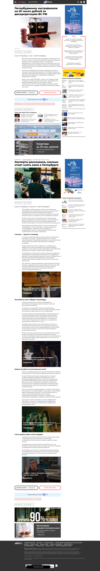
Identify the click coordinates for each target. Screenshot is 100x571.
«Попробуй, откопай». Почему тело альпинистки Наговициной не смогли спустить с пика (76, 96)
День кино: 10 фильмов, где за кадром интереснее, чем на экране (38, 358)
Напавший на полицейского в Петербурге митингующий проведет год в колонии (28, 115)
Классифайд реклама (29, 545)
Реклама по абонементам (56, 544)
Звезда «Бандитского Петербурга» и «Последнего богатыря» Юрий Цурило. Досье (74, 52)
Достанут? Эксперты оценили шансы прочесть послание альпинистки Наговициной (76, 206)
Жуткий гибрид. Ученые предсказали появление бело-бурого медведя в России (76, 101)
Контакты (26, 544)
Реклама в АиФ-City (68, 544)
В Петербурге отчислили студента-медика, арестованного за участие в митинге (51, 120)
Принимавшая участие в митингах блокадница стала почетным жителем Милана (28, 120)
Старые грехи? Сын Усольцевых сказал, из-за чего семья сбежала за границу (76, 81)
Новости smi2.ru (19, 155)
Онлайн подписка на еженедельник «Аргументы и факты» (68, 542)
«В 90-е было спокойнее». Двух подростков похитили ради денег (76, 200)
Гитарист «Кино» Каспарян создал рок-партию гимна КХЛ (38, 474)
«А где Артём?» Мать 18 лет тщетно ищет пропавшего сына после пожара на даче (76, 215)
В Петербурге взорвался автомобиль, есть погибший (73, 64)
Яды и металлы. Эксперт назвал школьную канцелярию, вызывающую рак (75, 220)
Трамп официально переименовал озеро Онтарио (76, 123)
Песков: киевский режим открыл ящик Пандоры (75, 113)
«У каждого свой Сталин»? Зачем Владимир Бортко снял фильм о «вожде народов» (74, 58)
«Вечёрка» (55, 215)
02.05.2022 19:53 (18, 6)
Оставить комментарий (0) (50, 92)
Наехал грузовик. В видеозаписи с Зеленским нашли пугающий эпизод (76, 118)
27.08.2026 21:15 (18, 159)
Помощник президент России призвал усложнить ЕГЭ (75, 133)
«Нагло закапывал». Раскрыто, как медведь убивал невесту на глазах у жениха (76, 105)
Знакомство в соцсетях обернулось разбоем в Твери (76, 128)
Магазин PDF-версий (49, 542)
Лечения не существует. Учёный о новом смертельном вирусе (76, 90)
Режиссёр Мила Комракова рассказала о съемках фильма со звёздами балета (39, 424)
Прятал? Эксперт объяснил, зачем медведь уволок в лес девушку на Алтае (76, 86)
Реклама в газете (34, 544)
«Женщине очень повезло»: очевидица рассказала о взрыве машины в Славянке (74, 46)
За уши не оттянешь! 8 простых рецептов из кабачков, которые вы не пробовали (76, 211)
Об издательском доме (29, 542)
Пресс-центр (39, 542)
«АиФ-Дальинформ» (27, 199)
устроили (33, 84)
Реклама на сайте (44, 544)
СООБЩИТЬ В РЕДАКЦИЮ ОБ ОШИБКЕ (64, 545)
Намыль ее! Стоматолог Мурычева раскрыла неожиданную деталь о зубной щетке (76, 225)
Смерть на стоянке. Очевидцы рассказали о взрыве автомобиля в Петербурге (73, 40)
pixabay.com (17, 48)
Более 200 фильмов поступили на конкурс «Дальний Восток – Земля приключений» (40, 289)
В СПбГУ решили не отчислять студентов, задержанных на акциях (51, 115)
